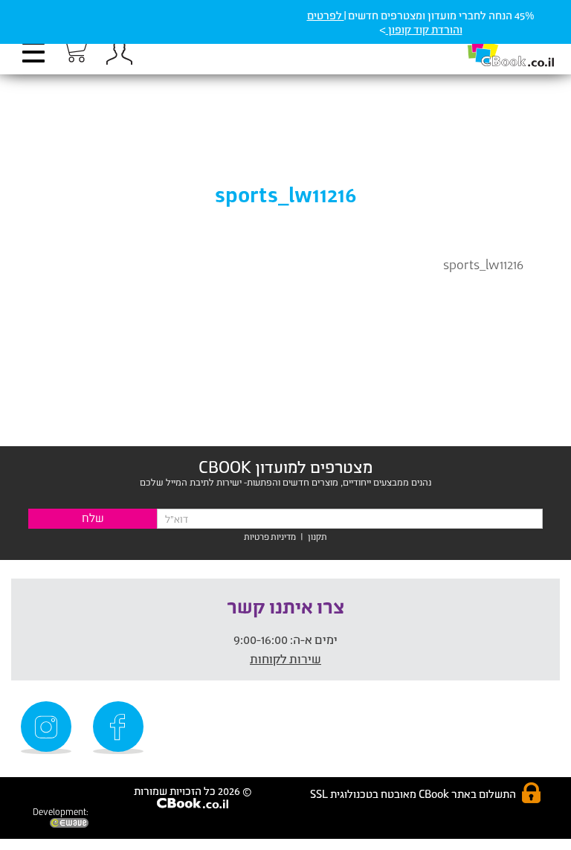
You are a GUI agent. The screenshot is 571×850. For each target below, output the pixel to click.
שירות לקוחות (285, 658)
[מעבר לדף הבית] (495, 45)
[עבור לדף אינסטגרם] (48, 727)
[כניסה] (116, 52)
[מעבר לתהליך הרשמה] (73, 49)
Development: (60, 811)
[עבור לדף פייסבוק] (120, 727)
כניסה (119, 52)
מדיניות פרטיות (270, 536)
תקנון (317, 536)
